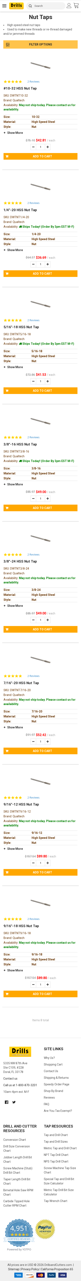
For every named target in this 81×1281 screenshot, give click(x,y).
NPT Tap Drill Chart (56, 1154)
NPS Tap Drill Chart (56, 1161)
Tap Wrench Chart (55, 1201)
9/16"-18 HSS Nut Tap (21, 926)
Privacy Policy (30, 1269)
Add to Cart (42, 156)
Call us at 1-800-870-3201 (20, 1085)
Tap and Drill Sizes (56, 1141)
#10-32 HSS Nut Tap (20, 88)
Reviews (49, 1097)
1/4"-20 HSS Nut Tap (20, 210)
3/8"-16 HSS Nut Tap (20, 444)
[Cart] (77, 5)
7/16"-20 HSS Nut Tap (21, 683)
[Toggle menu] (4, 5)
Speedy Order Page (56, 1084)
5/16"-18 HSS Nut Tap (21, 327)
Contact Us (51, 1071)
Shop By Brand (53, 1091)
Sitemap (13, 1269)
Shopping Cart (53, 1064)
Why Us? (49, 1058)
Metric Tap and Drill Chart (60, 1148)
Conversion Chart (14, 1139)
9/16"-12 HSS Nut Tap (21, 804)
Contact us (10, 1078)
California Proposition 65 (57, 1269)
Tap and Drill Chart (56, 1135)
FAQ (46, 1104)
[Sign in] (69, 5)
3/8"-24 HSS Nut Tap (20, 561)
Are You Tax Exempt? (58, 1110)
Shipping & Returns (56, 1077)
